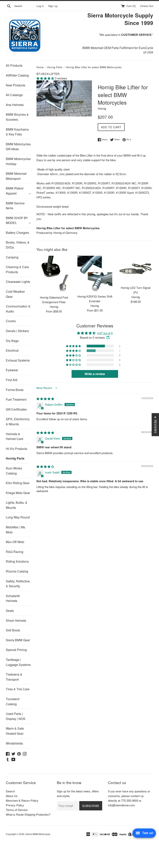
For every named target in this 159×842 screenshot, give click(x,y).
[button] (45, 78)
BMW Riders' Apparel (18, 190)
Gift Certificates (16, 409)
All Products (14, 65)
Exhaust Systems (18, 360)
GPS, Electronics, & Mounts (18, 421)
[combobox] (24, 6)
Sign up (53, 6)
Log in (40, 6)
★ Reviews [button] (155, 424)
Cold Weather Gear (15, 294)
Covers (11, 321)
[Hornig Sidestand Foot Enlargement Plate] (54, 274)
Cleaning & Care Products (17, 269)
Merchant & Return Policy (22, 800)
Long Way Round (18, 517)
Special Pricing (16, 649)
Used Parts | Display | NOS (15, 716)
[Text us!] (144, 834)
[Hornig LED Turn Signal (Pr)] (135, 270)
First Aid (11, 380)
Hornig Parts (15, 458)
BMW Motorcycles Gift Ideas (18, 146)
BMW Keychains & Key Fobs (17, 132)
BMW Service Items (15, 205)
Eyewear (12, 370)
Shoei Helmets (16, 620)
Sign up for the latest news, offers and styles (78, 793)
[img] (45, 399)
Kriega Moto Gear (18, 493)
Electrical (12, 350)
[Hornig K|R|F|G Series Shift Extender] (94, 274)
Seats (10, 610)
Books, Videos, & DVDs (17, 245)
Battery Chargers (17, 232)
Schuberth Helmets (13, 598)
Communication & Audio (18, 308)
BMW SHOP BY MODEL (18, 220)
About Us (12, 796)
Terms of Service (17, 810)
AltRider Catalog (17, 75)
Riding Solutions (17, 561)
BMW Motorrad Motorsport (16, 176)
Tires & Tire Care (17, 689)
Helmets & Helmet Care (14, 436)
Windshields (14, 743)
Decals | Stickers (17, 331)
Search (10, 791)
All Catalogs (14, 95)
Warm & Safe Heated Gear (15, 731)
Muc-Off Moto (15, 542)
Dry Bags (12, 340)
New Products (15, 85)
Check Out (146, 6)
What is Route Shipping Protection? (28, 814)
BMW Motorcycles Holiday (18, 161)
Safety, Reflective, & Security (18, 583)
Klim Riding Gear (17, 483)
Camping (12, 257)
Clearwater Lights (18, 281)
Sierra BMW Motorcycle (38, 834)
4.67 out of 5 (105, 333)
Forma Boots (14, 389)
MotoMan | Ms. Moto (16, 529)
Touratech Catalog (13, 701)
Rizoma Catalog (17, 571)
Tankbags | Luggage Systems (18, 662)
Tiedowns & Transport (14, 677)
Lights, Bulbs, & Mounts (16, 505)
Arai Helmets (15, 104)
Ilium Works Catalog (14, 470)
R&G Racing (14, 551)
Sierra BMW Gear (18, 640)
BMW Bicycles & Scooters (17, 117)
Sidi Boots (13, 630)
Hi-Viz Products (16, 448)
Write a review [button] (95, 374)
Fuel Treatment (16, 399)
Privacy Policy (15, 805)
